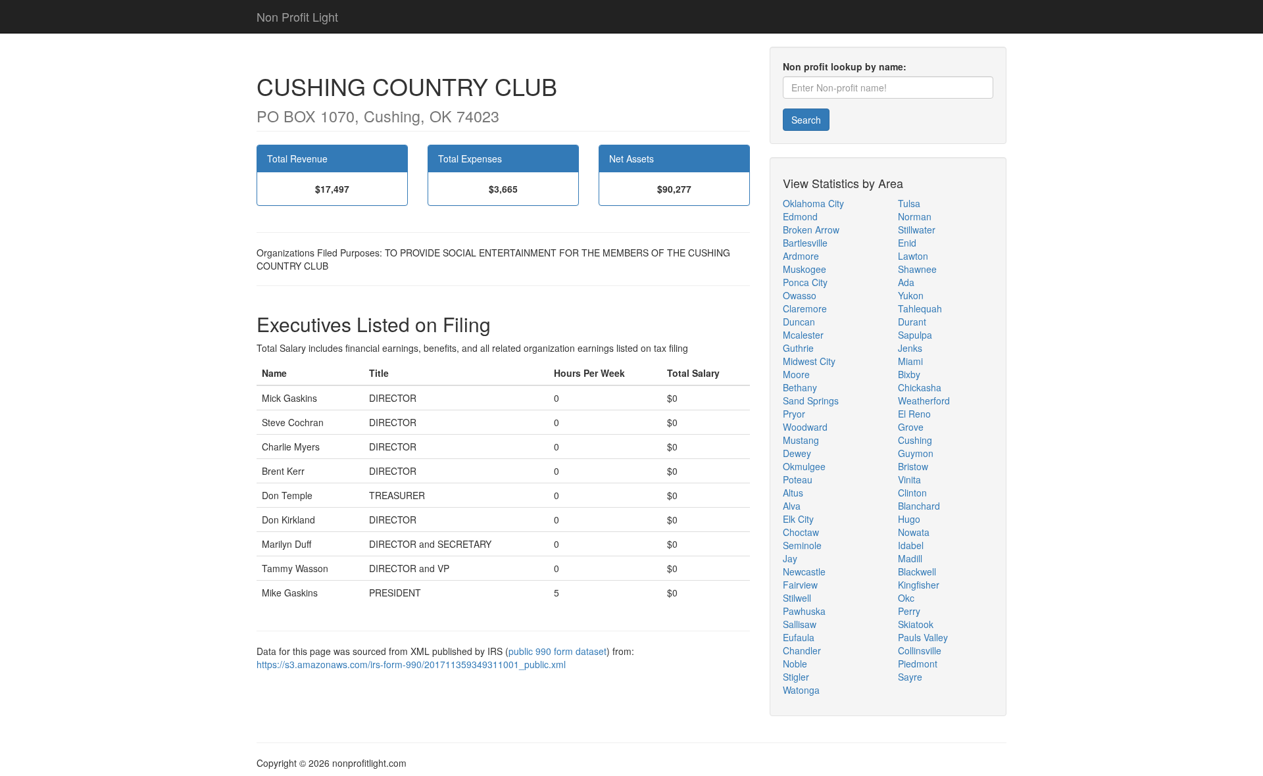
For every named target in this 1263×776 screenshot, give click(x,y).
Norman (914, 216)
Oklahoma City (813, 203)
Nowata (913, 532)
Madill (910, 558)
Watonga (801, 689)
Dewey (797, 453)
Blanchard (919, 505)
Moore (796, 374)
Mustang (801, 440)
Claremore (805, 308)
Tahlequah (920, 308)
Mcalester (803, 334)
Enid (907, 242)
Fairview (800, 584)
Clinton (912, 492)
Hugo (909, 518)
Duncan (799, 321)
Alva (792, 505)
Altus (793, 492)
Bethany (800, 387)
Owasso (799, 295)
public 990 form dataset (557, 651)
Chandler (802, 650)
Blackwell (917, 571)
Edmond (800, 216)
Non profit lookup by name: (844, 66)
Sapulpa (915, 334)
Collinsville (919, 650)
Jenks (910, 347)
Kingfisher (918, 584)
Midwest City (809, 361)
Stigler (796, 676)
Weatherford (924, 400)
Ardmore (801, 255)
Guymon (915, 453)
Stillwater (916, 229)
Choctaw (801, 532)
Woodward (805, 426)
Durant (912, 321)
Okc (906, 597)
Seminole (802, 545)
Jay (790, 558)
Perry (909, 611)
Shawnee (917, 269)
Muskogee (804, 269)
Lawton (913, 255)
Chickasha (919, 387)
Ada (906, 282)
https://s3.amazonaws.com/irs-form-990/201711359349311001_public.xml (411, 664)
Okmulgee (804, 466)
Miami (910, 361)
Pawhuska (804, 611)
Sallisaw (799, 624)
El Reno (914, 413)
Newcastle (804, 571)
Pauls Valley (923, 637)
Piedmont (917, 663)
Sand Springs (811, 400)
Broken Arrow (811, 229)
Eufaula (798, 637)
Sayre (910, 676)
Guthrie (798, 347)
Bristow (913, 466)
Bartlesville (805, 242)
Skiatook (915, 624)
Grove (911, 426)
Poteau (797, 479)
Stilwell (797, 597)
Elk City (798, 518)
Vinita (909, 479)
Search (806, 119)
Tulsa (909, 203)
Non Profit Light (297, 16)
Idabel (911, 545)
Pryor (794, 413)
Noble (795, 663)
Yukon (911, 295)
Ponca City (805, 282)
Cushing (915, 440)
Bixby (909, 374)
